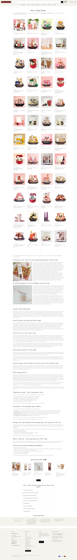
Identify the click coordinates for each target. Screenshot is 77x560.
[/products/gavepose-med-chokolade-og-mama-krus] (33, 120)
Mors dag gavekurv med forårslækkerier (45, 34)
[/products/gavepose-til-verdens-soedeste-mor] (33, 25)
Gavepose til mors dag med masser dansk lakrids (18, 130)
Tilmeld (41, 541)
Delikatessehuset (16, 34)
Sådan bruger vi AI (28, 548)
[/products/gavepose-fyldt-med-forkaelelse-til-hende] (47, 102)
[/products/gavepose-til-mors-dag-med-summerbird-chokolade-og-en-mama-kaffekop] (47, 43)
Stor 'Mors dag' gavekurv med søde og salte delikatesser (32, 188)
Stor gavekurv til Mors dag (59, 225)
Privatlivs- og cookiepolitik (29, 546)
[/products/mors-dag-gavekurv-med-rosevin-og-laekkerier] (19, 179)
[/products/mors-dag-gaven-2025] (33, 43)
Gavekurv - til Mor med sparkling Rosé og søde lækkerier (19, 207)
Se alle (38, 480)
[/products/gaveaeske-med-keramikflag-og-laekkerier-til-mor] (47, 159)
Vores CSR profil (27, 541)
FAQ (26, 533)
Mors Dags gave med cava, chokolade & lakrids (31, 226)
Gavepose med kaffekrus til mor (60, 129)
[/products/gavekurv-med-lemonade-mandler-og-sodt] (33, 236)
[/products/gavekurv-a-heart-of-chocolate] (47, 139)
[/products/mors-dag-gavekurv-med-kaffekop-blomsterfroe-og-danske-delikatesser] (60, 139)
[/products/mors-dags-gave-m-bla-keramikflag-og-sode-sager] (33, 102)
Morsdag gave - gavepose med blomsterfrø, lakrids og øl (60, 168)
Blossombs (57, 476)
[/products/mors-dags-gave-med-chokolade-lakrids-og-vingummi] (47, 82)
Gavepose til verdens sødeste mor (33, 33)
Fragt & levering (27, 543)
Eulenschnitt (35, 475)
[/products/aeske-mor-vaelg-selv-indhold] (27, 466)
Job (25, 547)
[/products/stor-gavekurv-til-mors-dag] (60, 216)
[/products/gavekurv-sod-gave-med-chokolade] (33, 159)
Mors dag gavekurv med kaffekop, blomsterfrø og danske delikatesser (60, 149)
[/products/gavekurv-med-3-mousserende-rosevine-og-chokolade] (60, 198)
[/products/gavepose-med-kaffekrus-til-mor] (60, 120)
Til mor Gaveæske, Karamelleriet (46, 225)
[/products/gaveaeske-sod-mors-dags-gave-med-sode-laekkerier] (60, 236)
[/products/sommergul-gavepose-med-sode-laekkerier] (19, 139)
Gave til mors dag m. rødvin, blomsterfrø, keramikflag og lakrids (18, 53)
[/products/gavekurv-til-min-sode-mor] (60, 63)
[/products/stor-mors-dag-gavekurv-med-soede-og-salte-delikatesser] (33, 179)
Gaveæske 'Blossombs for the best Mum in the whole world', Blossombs (60, 474)
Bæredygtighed (27, 542)
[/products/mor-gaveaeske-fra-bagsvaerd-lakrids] (47, 63)
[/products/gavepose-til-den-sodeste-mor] (47, 236)
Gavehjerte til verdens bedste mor (33, 71)
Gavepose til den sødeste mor (46, 244)
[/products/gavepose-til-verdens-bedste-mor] (60, 43)
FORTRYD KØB (28, 550)
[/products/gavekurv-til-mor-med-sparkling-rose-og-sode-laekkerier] (19, 198)
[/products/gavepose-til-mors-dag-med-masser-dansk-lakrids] (19, 120)
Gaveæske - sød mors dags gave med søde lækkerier (60, 245)
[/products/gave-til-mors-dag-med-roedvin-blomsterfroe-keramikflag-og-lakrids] (19, 43)
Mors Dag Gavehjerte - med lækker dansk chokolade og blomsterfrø (18, 168)
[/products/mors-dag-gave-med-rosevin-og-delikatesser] (47, 198)
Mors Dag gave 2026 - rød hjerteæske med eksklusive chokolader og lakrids (59, 91)
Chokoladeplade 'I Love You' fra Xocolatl (49, 474)
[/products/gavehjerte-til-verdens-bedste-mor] (33, 63)
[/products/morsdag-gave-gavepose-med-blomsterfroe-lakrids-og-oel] (60, 159)
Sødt (32, 4)
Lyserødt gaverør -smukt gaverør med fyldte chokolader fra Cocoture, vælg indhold (19, 226)
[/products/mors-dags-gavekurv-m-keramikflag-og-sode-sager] (19, 102)
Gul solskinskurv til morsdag (59, 33)
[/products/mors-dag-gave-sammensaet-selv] (19, 25)
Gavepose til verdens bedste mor (60, 52)
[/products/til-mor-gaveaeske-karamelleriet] (47, 216)
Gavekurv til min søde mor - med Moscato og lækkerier (19, 91)
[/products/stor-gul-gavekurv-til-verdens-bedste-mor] (33, 139)
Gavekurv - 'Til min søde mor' (59, 71)
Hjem (12, 7)
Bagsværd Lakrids (43, 73)
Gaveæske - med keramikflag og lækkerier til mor (46, 168)
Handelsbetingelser (13, 555)
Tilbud (54, 4)
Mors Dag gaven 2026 (30, 52)
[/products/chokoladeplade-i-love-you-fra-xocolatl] (49, 466)
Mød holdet (27, 539)
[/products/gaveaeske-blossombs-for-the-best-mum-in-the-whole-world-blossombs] (60, 466)
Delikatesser (37, 4)
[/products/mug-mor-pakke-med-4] (38, 466)
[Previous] (10, 470)
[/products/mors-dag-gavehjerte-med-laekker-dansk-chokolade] (19, 159)
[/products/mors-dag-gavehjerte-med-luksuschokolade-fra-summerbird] (33, 198)
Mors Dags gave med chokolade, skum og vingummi (46, 91)
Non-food (44, 4)
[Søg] (62, 2)
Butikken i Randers (28, 538)
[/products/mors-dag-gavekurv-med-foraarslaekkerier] (47, 25)
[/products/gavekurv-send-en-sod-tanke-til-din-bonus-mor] (47, 120)
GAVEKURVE (23, 4)
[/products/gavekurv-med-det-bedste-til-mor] (33, 82)
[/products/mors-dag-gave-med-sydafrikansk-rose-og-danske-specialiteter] (19, 236)
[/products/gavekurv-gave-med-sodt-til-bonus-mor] (19, 63)
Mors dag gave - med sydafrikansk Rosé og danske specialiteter (19, 245)
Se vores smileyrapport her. (15, 545)
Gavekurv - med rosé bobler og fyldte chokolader (46, 188)
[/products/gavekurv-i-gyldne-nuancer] (60, 179)
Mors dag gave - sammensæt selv (19, 33)
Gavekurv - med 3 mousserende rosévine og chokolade (60, 207)
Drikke (28, 4)
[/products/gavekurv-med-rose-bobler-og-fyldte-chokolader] (47, 179)
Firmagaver (49, 4)
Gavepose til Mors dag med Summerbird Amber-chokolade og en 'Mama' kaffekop (46, 53)
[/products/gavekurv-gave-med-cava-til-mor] (33, 216)
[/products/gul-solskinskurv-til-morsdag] (60, 25)
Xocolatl (42, 169)
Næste (41, 250)
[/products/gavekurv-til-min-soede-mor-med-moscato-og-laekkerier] (19, 82)
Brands (26, 534)
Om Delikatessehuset (28, 537)
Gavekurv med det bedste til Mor (32, 90)
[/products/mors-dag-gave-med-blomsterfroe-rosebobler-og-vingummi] (60, 102)
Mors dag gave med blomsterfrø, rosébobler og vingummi (60, 111)
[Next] (67, 470)
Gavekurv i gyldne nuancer (59, 187)
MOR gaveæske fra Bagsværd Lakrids (15, 474)
